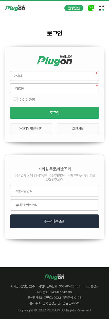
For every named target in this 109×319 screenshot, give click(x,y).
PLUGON (53, 310)
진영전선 (74, 8)
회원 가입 (77, 129)
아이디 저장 (27, 99)
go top (99, 309)
